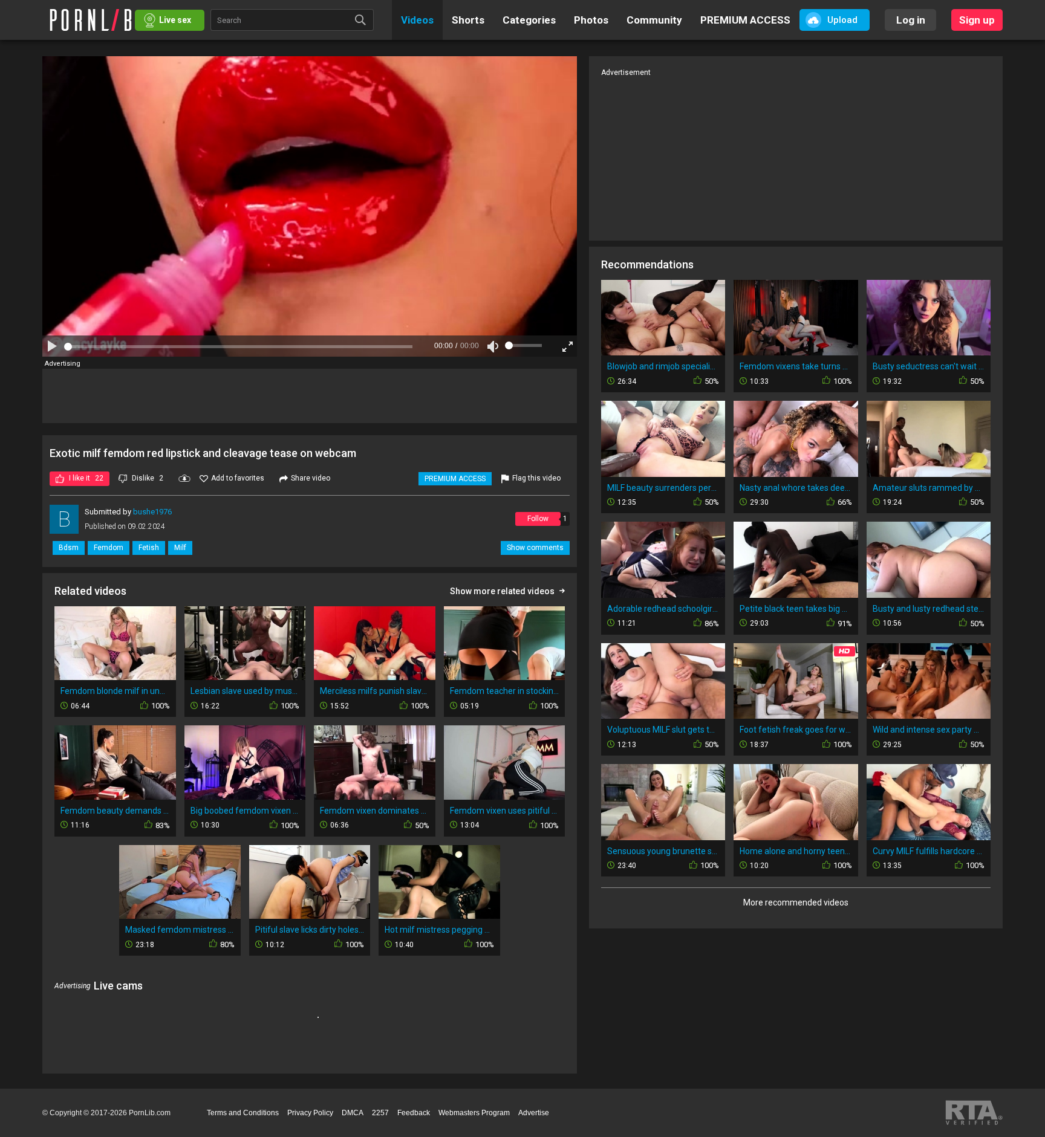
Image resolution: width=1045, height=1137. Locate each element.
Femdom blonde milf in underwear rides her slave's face (115, 691)
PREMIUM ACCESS (455, 479)
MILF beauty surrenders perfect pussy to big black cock (663, 488)
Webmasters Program (474, 1113)
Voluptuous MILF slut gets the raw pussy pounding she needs (663, 729)
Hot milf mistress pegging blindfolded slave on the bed (439, 930)
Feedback (413, 1113)
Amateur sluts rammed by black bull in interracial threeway (929, 488)
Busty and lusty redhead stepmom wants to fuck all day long (929, 609)
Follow (538, 518)
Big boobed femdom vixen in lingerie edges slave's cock (245, 810)
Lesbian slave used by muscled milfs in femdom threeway (245, 691)
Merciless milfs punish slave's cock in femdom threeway (374, 691)
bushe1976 (152, 511)
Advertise (533, 1113)
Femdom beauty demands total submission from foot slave (115, 810)
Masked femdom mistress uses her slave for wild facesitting (180, 930)
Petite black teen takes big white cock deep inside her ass (795, 609)
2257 (380, 1113)
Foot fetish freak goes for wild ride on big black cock (795, 729)
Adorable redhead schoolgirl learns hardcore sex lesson (663, 609)
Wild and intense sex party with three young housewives (929, 729)
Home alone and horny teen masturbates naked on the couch (795, 851)
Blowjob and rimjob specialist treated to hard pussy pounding (663, 366)
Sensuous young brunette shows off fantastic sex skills (663, 851)
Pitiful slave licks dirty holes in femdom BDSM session (310, 930)
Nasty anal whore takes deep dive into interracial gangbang (795, 488)
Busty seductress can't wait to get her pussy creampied (929, 366)
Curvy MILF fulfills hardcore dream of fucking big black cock (929, 851)
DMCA (352, 1113)
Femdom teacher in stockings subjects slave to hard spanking (504, 691)
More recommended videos (795, 902)
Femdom (108, 547)
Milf (180, 547)
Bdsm (69, 547)
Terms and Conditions (243, 1113)
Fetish (148, 547)
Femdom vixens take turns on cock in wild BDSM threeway (795, 366)
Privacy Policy (310, 1113)
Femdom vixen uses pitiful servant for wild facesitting (504, 810)
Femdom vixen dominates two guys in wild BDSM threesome (374, 810)
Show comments (535, 547)
